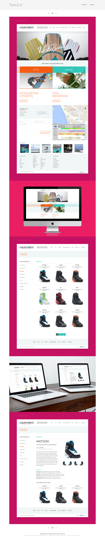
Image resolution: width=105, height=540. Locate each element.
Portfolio (84, 4)
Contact (92, 4)
